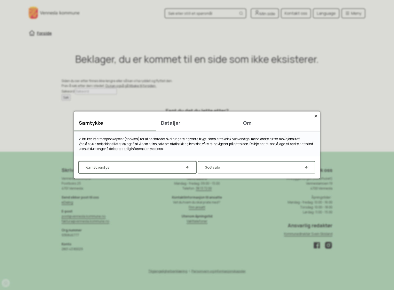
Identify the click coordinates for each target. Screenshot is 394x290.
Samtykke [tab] (91, 122)
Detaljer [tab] (170, 122)
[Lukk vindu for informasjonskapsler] (315, 116)
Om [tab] (247, 122)
